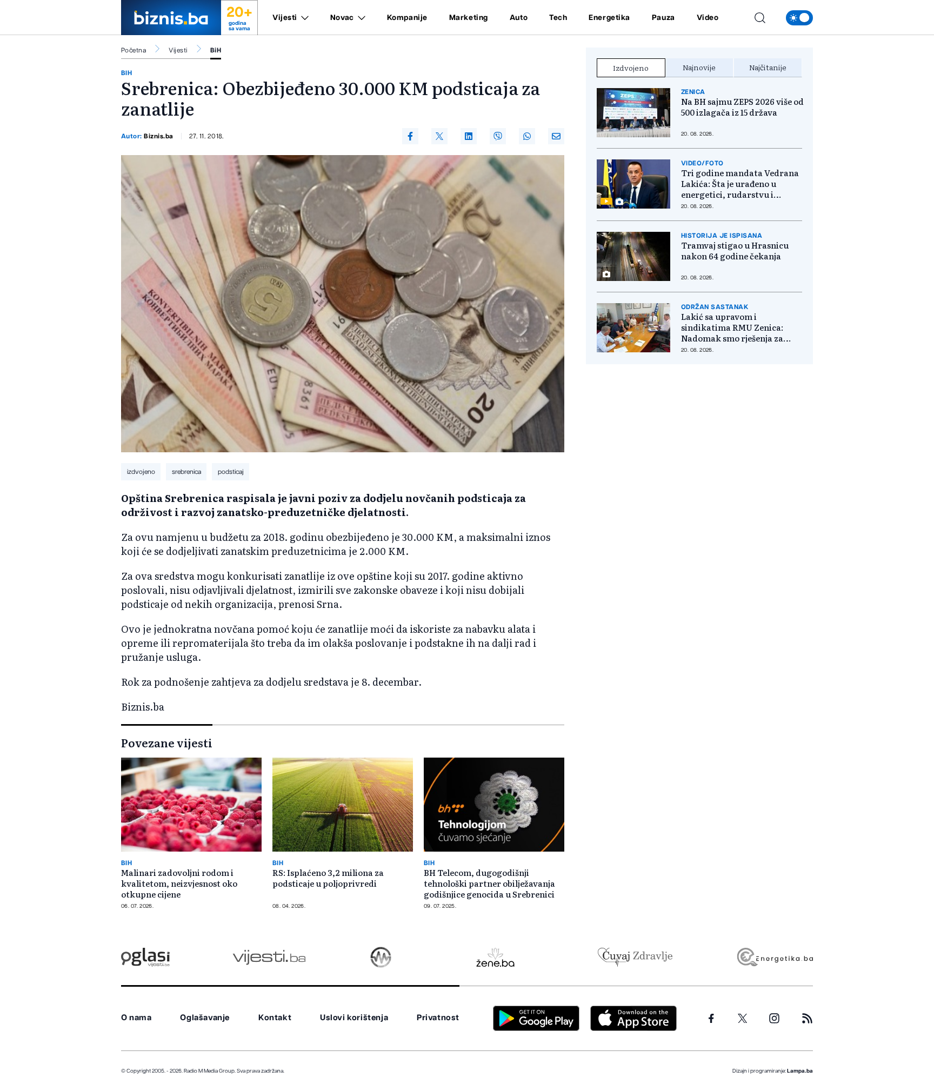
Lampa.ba (800, 1071)
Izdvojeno (631, 67)
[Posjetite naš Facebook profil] (711, 1018)
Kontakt (274, 1018)
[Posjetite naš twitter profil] (743, 1018)
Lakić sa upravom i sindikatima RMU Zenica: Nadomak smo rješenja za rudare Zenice (732, 327)
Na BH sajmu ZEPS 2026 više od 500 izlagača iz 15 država (742, 107)
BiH (215, 50)
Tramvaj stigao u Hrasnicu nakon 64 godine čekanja (735, 251)
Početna (133, 50)
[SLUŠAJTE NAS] (381, 957)
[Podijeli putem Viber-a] (498, 136)
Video (708, 18)
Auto (519, 18)
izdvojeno (141, 471)
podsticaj (231, 471)
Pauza (663, 18)
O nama (136, 1018)
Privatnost (438, 1018)
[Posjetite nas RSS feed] (807, 1018)
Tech (558, 18)
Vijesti (284, 18)
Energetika (609, 18)
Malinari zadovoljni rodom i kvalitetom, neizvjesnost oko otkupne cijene (179, 883)
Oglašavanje (205, 1018)
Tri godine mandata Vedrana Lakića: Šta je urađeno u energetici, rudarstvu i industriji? (740, 184)
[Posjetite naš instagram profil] (774, 1018)
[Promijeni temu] (799, 17)
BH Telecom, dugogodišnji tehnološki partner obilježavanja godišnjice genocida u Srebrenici (489, 883)
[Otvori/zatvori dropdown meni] (303, 18)
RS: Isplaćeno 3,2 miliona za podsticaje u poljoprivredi (328, 878)
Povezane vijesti (166, 742)
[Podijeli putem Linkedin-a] (469, 136)
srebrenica (186, 471)
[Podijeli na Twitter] (439, 136)
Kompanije (407, 18)
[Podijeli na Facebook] (410, 136)
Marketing (468, 18)
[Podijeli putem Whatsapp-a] (527, 136)
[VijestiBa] (268, 957)
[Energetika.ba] (774, 957)
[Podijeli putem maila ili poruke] (556, 136)
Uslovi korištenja (354, 1018)
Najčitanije (767, 67)
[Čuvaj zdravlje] (635, 957)
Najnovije (699, 67)
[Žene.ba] (495, 957)
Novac (342, 18)
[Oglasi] (145, 957)
